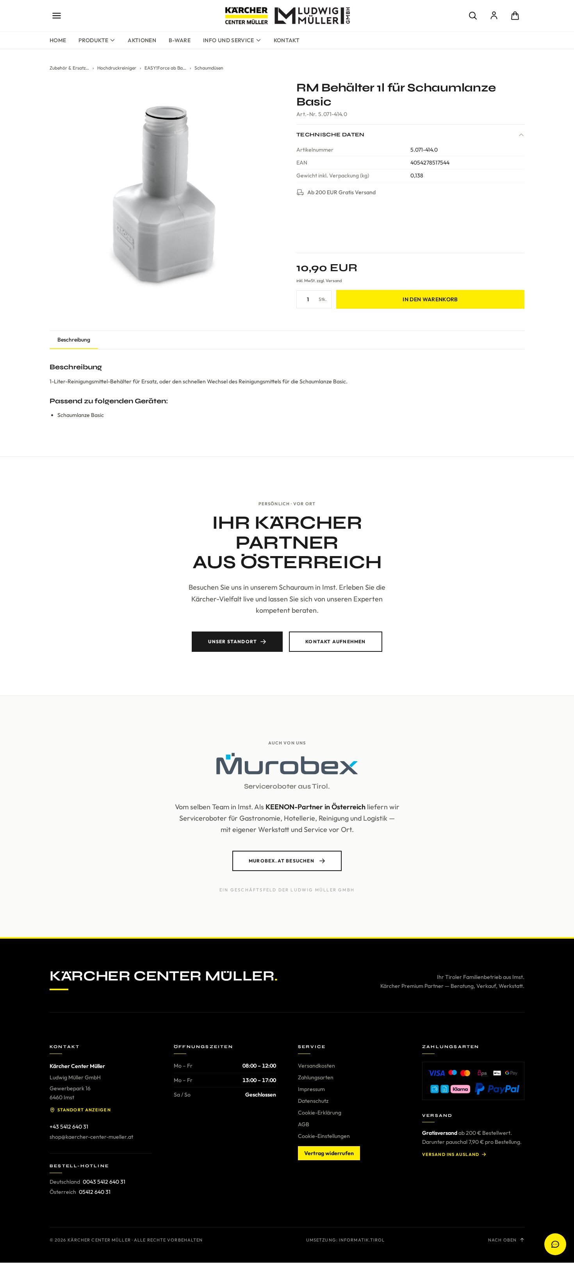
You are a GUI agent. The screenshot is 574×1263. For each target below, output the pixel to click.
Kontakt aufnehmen (335, 641)
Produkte (93, 40)
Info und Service (228, 40)
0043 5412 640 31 (104, 1181)
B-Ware (180, 40)
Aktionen (142, 40)
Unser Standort (232, 641)
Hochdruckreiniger (116, 68)
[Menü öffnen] (56, 15)
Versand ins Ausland (450, 1154)
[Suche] (472, 15)
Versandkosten (316, 1065)
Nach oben (502, 1240)
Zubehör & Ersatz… (69, 68)
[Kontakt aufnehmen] (555, 1244)
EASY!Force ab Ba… (165, 68)
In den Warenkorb (430, 299)
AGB (303, 1124)
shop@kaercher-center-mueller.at (91, 1136)
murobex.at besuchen (281, 861)
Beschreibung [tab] (73, 339)
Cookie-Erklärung (319, 1112)
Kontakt (286, 40)
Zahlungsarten (315, 1077)
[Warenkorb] (515, 15)
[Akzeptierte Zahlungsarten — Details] (473, 1081)
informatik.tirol (362, 1240)
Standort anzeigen (84, 1110)
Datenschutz (313, 1100)
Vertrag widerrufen (329, 1153)
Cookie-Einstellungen (324, 1136)
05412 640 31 (95, 1191)
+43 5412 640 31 (69, 1126)
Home (58, 40)
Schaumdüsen (208, 68)
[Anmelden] (494, 15)
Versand (334, 280)
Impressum (311, 1089)
